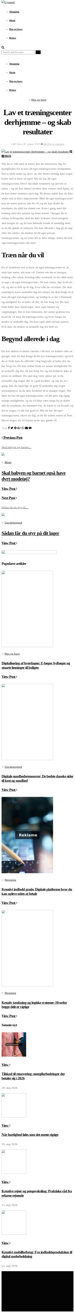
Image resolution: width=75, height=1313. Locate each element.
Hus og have (15, 81)
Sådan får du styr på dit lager (30, 533)
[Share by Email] (26, 427)
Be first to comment (53, 144)
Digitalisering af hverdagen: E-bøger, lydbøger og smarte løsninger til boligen (36, 665)
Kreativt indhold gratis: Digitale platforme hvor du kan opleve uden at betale (37, 891)
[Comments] (30, 427)
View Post (9, 489)
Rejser (12, 90)
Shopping (14, 64)
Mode (12, 72)
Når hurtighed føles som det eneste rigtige (30, 1135)
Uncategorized (13, 522)
